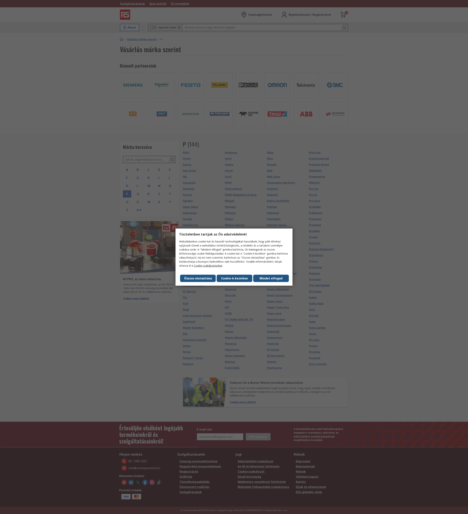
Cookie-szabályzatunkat (208, 265)
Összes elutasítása (198, 278)
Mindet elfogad (271, 278)
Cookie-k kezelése (234, 278)
